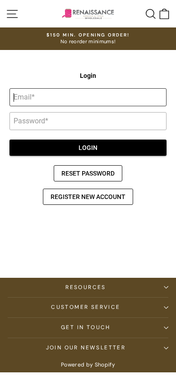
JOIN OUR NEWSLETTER (86, 347)
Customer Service (85, 307)
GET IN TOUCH (86, 327)
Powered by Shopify (88, 364)
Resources (85, 287)
